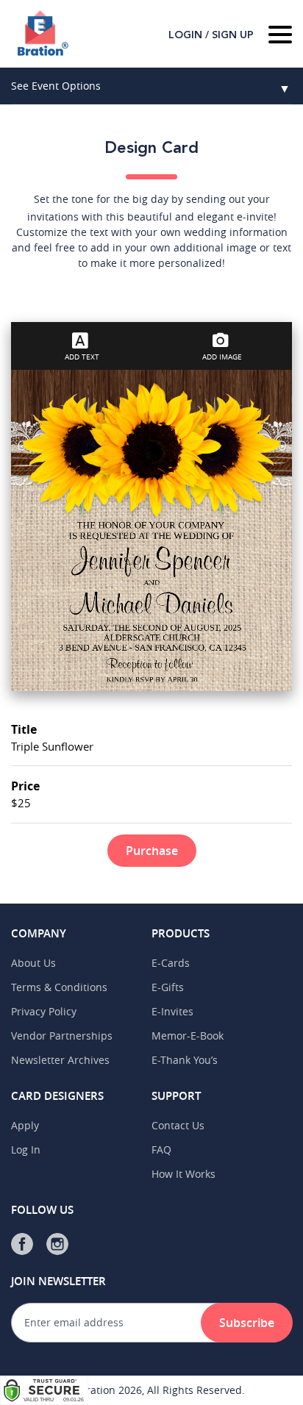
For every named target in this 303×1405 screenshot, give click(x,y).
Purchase (152, 851)
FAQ (161, 1149)
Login (185, 35)
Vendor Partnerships (62, 1036)
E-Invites (172, 1011)
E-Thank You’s (185, 1060)
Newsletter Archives (60, 1060)
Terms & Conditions (59, 987)
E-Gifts (168, 987)
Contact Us (178, 1125)
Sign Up (233, 35)
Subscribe (246, 1323)
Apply (25, 1125)
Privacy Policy (43, 1011)
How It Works (183, 1174)
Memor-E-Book (188, 1036)
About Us (33, 963)
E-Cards (171, 963)
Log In (25, 1149)
